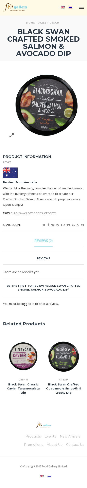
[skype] (82, 224)
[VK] (53, 224)
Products (33, 436)
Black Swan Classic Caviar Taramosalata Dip (23, 389)
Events (50, 436)
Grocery (50, 213)
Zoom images (11, 135)
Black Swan (19, 213)
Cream (54, 23)
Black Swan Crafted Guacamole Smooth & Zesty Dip (63, 389)
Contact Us (75, 445)
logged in (27, 304)
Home (30, 23)
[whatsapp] (79, 224)
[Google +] (64, 224)
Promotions (33, 445)
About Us (54, 445)
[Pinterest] (58, 224)
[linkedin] (74, 224)
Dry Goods (35, 213)
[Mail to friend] (69, 224)
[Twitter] (45, 224)
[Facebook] (49, 224)
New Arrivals (70, 436)
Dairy (42, 23)
